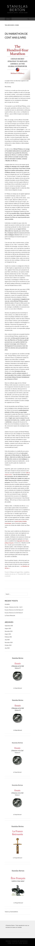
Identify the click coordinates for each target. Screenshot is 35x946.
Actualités (7, 604)
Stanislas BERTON (17, 8)
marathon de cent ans (10, 574)
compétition (26, 572)
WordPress (24, 941)
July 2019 (7, 648)
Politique (12, 572)
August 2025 (8, 628)
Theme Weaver (23, 943)
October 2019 (8, 645)
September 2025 (9, 625)
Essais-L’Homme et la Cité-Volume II (14, 612)
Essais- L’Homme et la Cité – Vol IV (13, 607)
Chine (21, 572)
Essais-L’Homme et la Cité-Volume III (14, 610)
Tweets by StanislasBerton (11, 911)
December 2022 (8, 631)
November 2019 (8, 642)
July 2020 (7, 639)
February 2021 (8, 637)
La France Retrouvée (10, 615)
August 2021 (8, 634)
